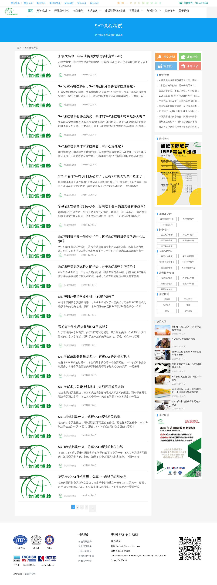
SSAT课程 (188, 299)
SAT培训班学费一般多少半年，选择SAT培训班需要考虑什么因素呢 (102, 239)
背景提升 (134, 10)
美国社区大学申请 (166, 262)
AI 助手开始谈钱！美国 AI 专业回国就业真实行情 (183, 111)
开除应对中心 (62, 10)
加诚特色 (152, 10)
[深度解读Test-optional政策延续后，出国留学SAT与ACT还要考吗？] (162, 389)
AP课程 (167, 299)
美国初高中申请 (86, 556)
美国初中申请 (188, 240)
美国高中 (41, 3)
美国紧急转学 (188, 219)
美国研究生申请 (188, 268)
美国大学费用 (167, 268)
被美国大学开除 (166, 219)
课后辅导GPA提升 (115, 10)
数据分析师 (30, 574)
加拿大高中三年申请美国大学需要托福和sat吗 (90, 56)
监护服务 (170, 10)
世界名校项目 (167, 289)
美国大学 (28, 3)
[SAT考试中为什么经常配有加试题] (162, 401)
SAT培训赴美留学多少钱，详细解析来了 (86, 296)
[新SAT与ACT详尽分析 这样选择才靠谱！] (162, 327)
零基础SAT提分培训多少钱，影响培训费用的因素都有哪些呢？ (102, 206)
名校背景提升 (85, 541)
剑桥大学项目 (167, 284)
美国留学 (15, 3)
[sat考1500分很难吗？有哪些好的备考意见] (162, 352)
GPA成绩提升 (167, 225)
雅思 (167, 311)
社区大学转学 (188, 262)
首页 (30, 10)
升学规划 (42, 10)
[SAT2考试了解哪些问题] (162, 339)
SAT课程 (166, 305)
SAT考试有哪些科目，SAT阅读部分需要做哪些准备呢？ (97, 86)
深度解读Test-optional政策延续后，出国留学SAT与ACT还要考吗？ (187, 392)
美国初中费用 (167, 246)
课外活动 (192, 66)
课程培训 (192, 56)
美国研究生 (55, 3)
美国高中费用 (167, 240)
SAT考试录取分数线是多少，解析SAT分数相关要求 (94, 356)
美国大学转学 (188, 256)
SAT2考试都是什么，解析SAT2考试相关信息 (89, 416)
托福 (188, 305)
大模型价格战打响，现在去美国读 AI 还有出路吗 (183, 85)
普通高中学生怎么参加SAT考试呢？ (83, 326)
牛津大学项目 (188, 284)
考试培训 (92, 10)
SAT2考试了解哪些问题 (183, 339)
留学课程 (68, 3)
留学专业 (81, 3)
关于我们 (184, 10)
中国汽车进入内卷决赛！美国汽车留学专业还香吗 (183, 116)
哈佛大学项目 (167, 278)
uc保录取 (78, 10)
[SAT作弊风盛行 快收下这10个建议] (162, 377)
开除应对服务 (85, 551)
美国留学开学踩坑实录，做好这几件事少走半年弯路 (184, 106)
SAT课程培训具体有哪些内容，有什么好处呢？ (91, 146)
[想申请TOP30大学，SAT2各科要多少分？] (162, 364)
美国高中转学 (188, 235)
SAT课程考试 (25, 57)
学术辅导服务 (85, 546)
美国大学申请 (167, 256)
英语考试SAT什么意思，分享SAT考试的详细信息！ (94, 477)
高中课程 (188, 311)
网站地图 (94, 3)
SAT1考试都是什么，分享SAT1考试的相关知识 (90, 447)
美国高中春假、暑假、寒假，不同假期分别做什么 (183, 91)
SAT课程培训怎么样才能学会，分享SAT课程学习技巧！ (97, 266)
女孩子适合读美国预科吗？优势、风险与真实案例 (183, 80)
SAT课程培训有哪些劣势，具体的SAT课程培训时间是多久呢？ (102, 116)
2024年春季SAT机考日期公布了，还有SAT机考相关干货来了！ (102, 176)
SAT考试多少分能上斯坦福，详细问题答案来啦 (91, 387)
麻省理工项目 (188, 278)
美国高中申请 (167, 235)
